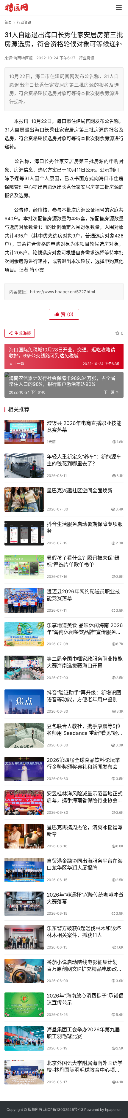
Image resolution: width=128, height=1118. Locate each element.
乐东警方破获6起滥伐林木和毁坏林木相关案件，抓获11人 (84, 931)
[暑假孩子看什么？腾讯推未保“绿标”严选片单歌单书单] (24, 567)
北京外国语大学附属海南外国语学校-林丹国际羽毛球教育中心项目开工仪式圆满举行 (85, 1066)
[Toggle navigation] (119, 7)
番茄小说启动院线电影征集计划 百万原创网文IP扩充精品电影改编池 (84, 966)
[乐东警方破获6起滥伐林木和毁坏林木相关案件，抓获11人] (24, 937)
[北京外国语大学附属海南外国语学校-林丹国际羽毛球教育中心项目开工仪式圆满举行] (24, 1072)
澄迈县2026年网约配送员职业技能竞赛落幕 (83, 595)
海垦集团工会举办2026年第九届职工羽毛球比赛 (83, 1033)
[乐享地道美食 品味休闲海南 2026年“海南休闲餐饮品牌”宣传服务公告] (24, 634)
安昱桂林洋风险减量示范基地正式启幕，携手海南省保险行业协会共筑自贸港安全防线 (85, 797)
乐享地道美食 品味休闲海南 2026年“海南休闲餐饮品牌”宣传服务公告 (85, 629)
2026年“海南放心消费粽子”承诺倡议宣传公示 (85, 999)
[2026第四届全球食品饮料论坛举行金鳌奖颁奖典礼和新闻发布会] (24, 769)
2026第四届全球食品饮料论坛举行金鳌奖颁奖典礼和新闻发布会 (83, 763)
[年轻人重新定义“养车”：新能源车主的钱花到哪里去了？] (24, 465)
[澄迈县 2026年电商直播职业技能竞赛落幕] (24, 432)
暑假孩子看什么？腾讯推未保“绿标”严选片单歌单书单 (83, 561)
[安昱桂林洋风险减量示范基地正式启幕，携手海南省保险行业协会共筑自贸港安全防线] (24, 802)
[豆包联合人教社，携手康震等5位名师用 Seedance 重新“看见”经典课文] (24, 735)
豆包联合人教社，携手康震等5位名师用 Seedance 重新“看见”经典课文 (85, 730)
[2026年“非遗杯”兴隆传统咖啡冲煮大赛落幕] (24, 904)
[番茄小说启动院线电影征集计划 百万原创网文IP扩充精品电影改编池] (24, 971)
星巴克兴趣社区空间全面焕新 (80, 491)
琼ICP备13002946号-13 (63, 1109)
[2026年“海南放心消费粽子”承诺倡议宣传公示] (24, 1004)
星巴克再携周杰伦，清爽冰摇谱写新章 (85, 830)
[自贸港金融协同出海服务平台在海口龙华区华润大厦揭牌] (24, 870)
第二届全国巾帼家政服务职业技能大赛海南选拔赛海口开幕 (85, 662)
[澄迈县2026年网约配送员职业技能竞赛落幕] (24, 600)
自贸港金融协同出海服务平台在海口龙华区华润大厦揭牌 (85, 864)
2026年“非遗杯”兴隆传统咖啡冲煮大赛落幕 (85, 898)
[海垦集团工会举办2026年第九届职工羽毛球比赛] (24, 1038)
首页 (8, 22)
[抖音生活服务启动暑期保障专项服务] (24, 533)
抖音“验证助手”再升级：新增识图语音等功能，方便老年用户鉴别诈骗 (85, 696)
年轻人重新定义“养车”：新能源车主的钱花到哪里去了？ (84, 460)
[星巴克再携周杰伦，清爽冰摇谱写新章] (24, 836)
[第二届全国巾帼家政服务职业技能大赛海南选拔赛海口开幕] (24, 668)
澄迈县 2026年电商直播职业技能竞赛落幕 (84, 426)
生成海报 (22, 333)
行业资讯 (86, 57)
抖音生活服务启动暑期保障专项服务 (85, 527)
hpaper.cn (113, 1109)
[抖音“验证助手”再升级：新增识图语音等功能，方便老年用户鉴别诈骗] (24, 701)
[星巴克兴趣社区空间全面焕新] (24, 499)
